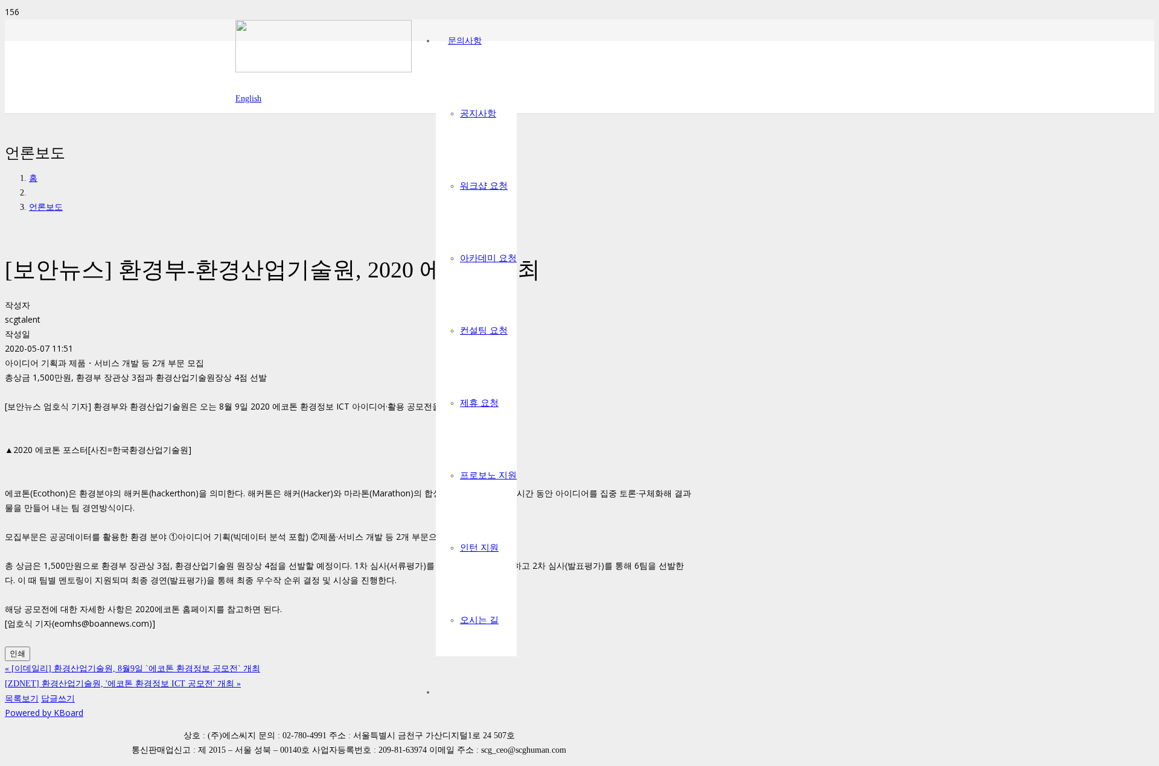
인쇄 (17, 653)
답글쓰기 (58, 698)
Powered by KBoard (44, 712)
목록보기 (22, 698)
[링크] (323, 69)
